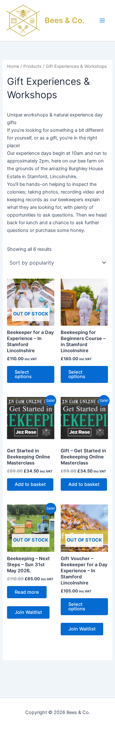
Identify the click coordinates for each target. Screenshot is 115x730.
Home (13, 66)
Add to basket (30, 484)
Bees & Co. (64, 20)
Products (32, 66)
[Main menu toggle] (102, 20)
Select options (23, 374)
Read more (27, 592)
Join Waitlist (28, 612)
